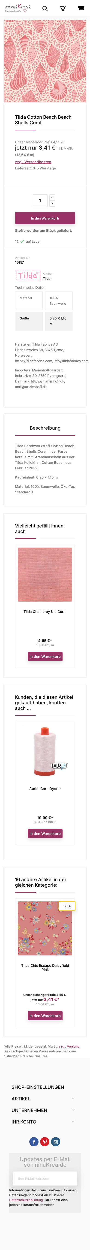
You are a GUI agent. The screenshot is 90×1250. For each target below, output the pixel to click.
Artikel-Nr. (22, 258)
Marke (47, 274)
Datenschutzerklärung (26, 1200)
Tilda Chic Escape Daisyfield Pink (45, 967)
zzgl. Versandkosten (33, 162)
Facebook (34, 1141)
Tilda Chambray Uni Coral (45, 611)
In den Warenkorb (45, 218)
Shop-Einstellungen (38, 1087)
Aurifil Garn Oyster (45, 788)
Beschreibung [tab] (45, 428)
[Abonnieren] (70, 1178)
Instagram (55, 1141)
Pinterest (44, 1141)
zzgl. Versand (69, 1046)
